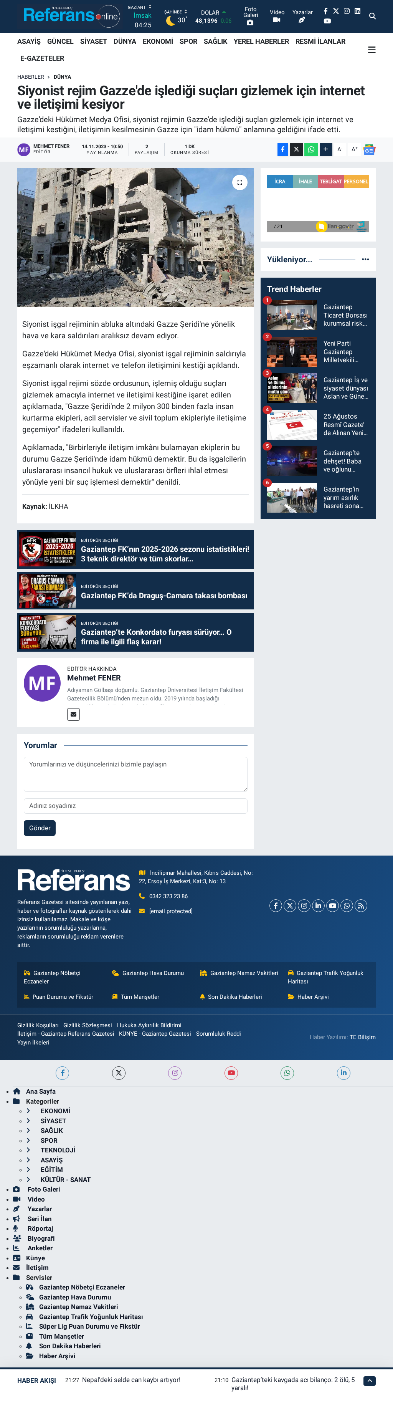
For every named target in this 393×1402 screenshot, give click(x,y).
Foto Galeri (43, 1189)
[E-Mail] (73, 714)
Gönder (40, 828)
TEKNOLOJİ (57, 1150)
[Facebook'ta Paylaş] (282, 149)
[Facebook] (275, 905)
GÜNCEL (60, 41)
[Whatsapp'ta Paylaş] (311, 149)
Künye (35, 1258)
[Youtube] (332, 905)
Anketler (39, 1248)
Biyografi (40, 1238)
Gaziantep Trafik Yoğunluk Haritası (326, 977)
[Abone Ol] (369, 149)
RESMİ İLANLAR (320, 41)
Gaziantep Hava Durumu (153, 973)
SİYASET (93, 41)
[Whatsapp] (346, 905)
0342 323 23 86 (168, 896)
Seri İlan (39, 1219)
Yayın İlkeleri (33, 1042)
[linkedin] (343, 1073)
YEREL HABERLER (261, 41)
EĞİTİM (51, 1170)
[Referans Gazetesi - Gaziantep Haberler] (70, 16)
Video (35, 1199)
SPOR (188, 41)
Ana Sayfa (41, 1091)
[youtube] (231, 1073)
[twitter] (118, 1073)
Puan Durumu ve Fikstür (63, 996)
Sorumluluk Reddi (218, 1033)
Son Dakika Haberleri (235, 996)
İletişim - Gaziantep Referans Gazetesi (65, 1033)
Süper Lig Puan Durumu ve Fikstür (89, 1326)
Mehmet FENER (94, 677)
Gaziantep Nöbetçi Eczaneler (52, 977)
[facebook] (62, 1073)
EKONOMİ (158, 41)
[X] (290, 905)
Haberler (30, 77)
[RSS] (361, 905)
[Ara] (372, 17)
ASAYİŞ (29, 41)
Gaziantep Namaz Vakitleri (244, 973)
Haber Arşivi (313, 996)
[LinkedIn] (318, 905)
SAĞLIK (215, 41)
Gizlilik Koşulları (38, 1025)
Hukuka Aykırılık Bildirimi (149, 1025)
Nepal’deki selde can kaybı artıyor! (131, 1380)
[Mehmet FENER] (42, 682)
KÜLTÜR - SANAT (65, 1180)
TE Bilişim (363, 1037)
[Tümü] (365, 259)
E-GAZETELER (42, 58)
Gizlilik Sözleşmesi (87, 1025)
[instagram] (175, 1073)
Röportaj (39, 1228)
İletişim (37, 1267)
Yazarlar (39, 1209)
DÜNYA (125, 41)
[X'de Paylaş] (296, 149)
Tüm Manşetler (140, 996)
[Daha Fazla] (326, 149)
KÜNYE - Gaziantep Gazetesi (155, 1033)
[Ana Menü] (372, 49)
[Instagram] (304, 905)
